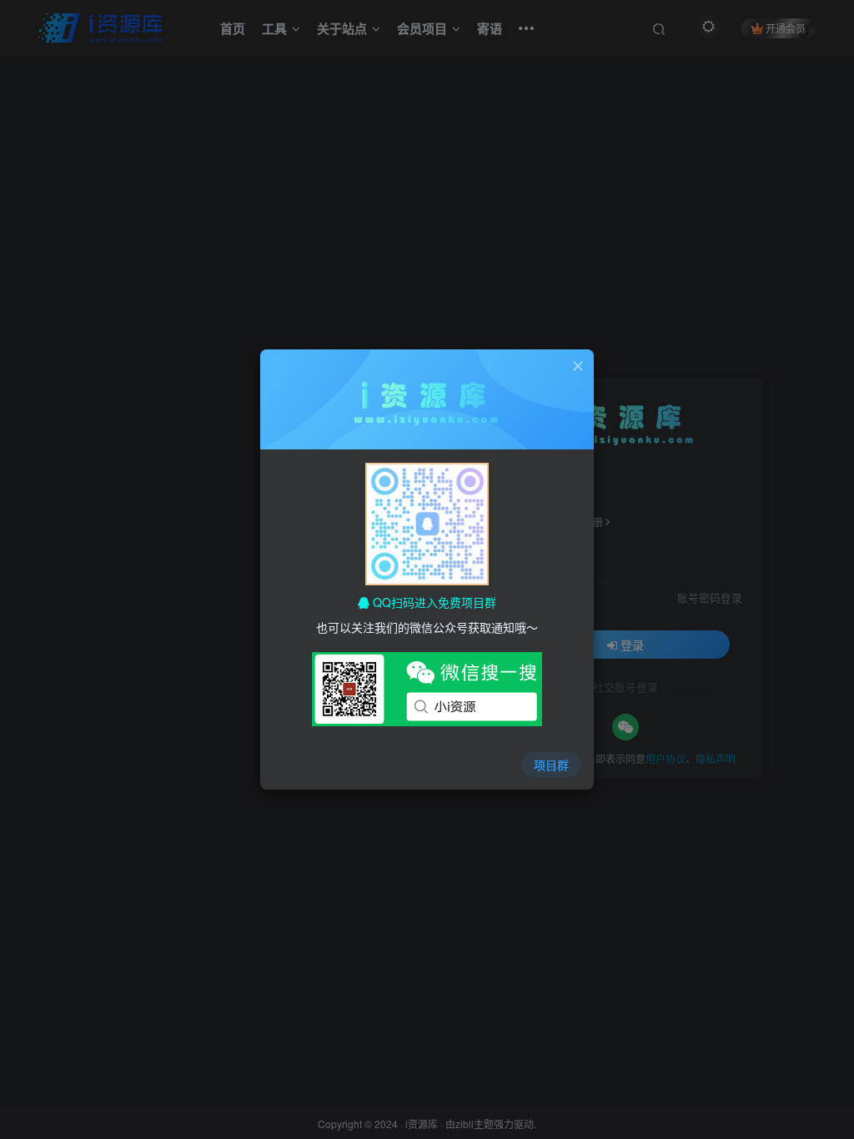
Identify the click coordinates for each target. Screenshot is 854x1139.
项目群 (551, 764)
